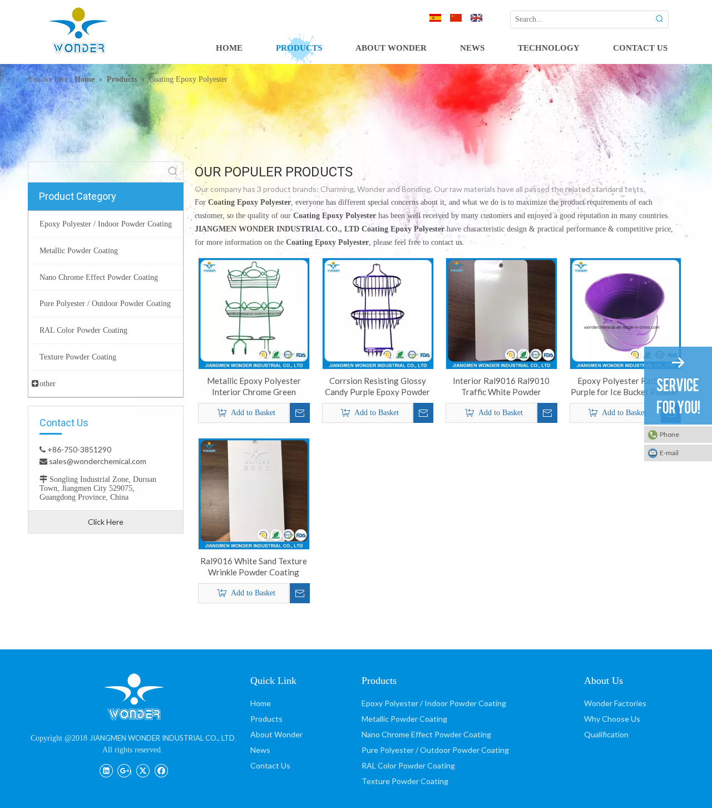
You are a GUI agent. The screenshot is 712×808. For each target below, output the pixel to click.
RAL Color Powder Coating (408, 765)
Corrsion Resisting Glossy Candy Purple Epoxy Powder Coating (377, 386)
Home (260, 703)
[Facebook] (161, 769)
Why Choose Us (612, 718)
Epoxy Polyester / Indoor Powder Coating (434, 703)
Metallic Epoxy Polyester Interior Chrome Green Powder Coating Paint (254, 386)
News (260, 750)
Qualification (606, 734)
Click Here (105, 521)
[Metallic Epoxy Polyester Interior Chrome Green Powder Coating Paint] (254, 312)
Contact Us (270, 765)
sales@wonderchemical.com (96, 461)
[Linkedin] (106, 769)
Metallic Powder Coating (404, 718)
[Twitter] (143, 769)
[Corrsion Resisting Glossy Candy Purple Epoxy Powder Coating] (378, 312)
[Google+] (124, 769)
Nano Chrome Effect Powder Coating (426, 734)
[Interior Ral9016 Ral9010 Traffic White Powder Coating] (501, 312)
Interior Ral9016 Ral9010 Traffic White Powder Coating (501, 386)
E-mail (669, 453)
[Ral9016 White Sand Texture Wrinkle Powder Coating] (254, 492)
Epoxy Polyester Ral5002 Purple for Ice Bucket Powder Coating (625, 386)
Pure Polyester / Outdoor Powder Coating (435, 750)
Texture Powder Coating (405, 781)
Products (266, 718)
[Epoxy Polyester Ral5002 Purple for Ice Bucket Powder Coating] (625, 312)
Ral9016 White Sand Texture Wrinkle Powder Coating (253, 566)
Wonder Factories (615, 703)
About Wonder (276, 734)
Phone (669, 434)
